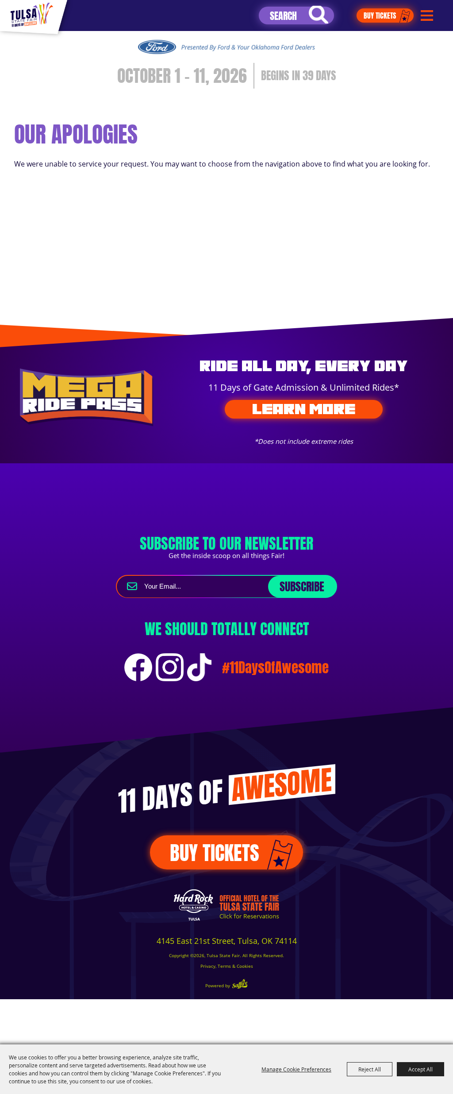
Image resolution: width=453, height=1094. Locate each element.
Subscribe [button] (302, 586)
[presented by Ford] (226, 47)
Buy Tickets (380, 15)
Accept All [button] (420, 1069)
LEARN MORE (303, 409)
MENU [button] (427, 15)
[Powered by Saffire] (239, 985)
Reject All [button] (369, 1069)
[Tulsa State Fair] (32, 14)
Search (318, 14)
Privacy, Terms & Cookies (226, 966)
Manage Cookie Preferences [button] (296, 1069)
